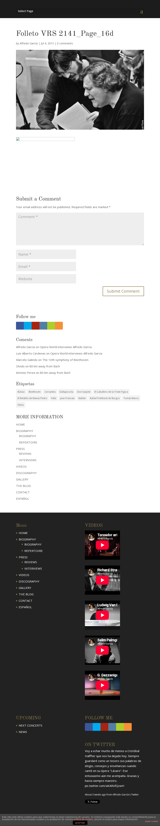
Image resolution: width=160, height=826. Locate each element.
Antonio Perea (25, 373)
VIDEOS (21, 466)
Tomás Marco (131, 398)
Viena (21, 404)
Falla (53, 398)
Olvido (20, 366)
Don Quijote (84, 391)
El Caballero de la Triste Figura (111, 391)
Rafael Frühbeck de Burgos (105, 398)
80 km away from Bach (44, 366)
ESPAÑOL (22, 499)
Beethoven (35, 391)
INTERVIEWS (27, 460)
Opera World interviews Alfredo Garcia (66, 347)
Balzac (21, 391)
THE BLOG (23, 486)
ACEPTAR (80, 823)
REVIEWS (25, 454)
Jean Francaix (67, 398)
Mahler (82, 398)
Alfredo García (29, 43)
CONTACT (23, 492)
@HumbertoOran (96, 752)
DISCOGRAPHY (26, 473)
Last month (91, 761)
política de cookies (83, 819)
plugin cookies (151, 821)
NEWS (23, 732)
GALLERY (22, 479)
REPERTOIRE (28, 442)
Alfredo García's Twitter (117, 761)
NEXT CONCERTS (30, 725)
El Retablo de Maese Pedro (32, 398)
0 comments (65, 43)
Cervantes (50, 391)
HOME (20, 424)
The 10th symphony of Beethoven (65, 360)
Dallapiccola (66, 391)
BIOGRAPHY (27, 436)
